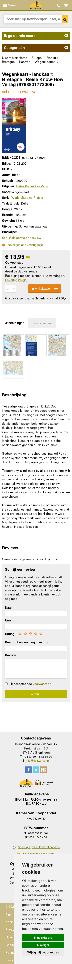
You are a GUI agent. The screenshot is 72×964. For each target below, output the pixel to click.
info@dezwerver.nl (37, 760)
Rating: (10, 634)
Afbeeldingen (14, 323)
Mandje (66, 5)
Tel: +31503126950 (58, 5)
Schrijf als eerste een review (21, 237)
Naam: (10, 607)
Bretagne (8, 61)
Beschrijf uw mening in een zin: (27, 642)
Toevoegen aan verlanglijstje (24, 244)
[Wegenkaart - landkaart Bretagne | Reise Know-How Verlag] (14, 124)
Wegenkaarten (45, 61)
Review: (11, 655)
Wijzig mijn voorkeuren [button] (43, 952)
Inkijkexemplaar (42, 323)
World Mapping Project (27, 197)
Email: (9, 620)
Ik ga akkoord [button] (43, 937)
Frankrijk (52, 57)
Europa (37, 57)
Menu (11, 5)
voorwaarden (42, 683)
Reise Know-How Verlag (33, 186)
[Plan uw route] (43, 769)
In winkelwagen (41, 288)
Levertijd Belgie (16, 279)
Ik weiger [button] (43, 945)
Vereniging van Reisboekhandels (39, 847)
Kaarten (24, 61)
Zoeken (65, 19)
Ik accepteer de (30, 683)
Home (23, 57)
